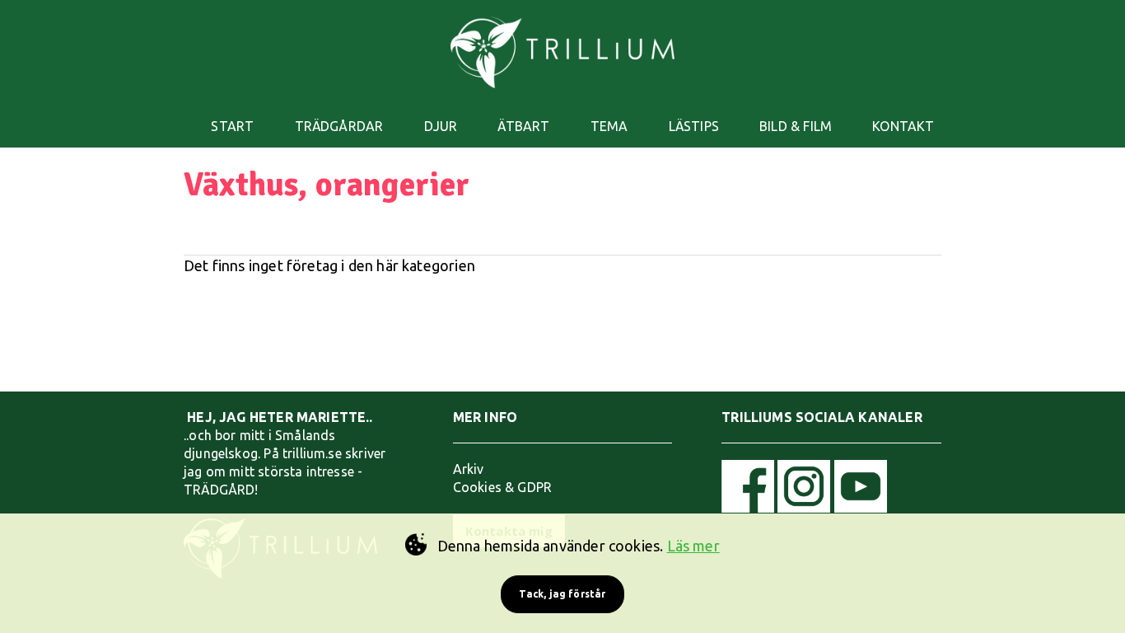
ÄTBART (523, 126)
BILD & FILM (795, 126)
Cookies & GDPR (503, 487)
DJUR (441, 126)
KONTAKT (903, 126)
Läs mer (693, 545)
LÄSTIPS (694, 126)
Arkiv (468, 469)
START (232, 126)
